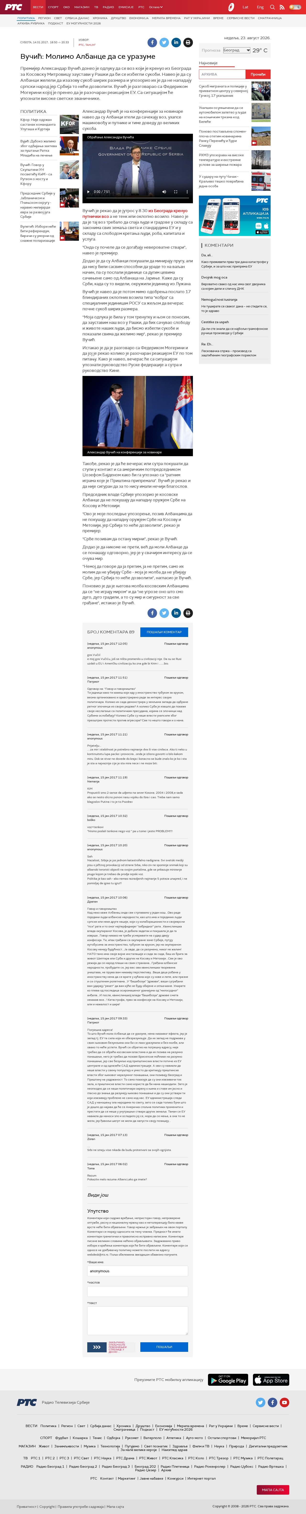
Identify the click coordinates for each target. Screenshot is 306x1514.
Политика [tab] (33, 111)
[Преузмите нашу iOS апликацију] (271, 1380)
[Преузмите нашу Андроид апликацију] (228, 1380)
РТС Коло (196, 1458)
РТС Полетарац (270, 1458)
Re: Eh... (207, 344)
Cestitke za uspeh (215, 322)
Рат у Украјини (197, 18)
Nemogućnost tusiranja (219, 299)
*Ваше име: (95, 1262)
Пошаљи (164, 1347)
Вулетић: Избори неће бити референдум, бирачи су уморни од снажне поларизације (38, 233)
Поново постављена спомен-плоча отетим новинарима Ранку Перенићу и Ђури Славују (222, 138)
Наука (219, 1446)
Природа (236, 1446)
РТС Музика (243, 1458)
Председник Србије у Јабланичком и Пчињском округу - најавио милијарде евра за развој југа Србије (37, 205)
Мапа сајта (273, 1490)
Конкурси (175, 1478)
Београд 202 (145, 1466)
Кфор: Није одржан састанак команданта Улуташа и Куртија (38, 124)
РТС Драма (125, 1458)
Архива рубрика (31, 23)
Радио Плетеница (175, 1466)
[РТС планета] (231, 7)
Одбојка (113, 1438)
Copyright (47, 1506)
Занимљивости (66, 1446)
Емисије (126, 7)
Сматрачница (270, 18)
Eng (260, 7)
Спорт (53, 7)
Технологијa (110, 1446)
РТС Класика (172, 1458)
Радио (108, 7)
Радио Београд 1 (50, 1466)
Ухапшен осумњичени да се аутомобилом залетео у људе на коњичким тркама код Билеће (222, 115)
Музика (90, 1446)
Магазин (81, 7)
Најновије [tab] (208, 62)
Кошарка (80, 1438)
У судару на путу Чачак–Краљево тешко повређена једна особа (221, 181)
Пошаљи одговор (176, 644)
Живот (44, 1446)
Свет (58, 18)
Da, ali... (207, 255)
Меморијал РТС (253, 1438)
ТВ (96, 7)
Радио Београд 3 (116, 1466)
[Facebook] (152, 42)
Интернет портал (201, 1478)
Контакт (107, 1478)
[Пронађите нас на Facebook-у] (272, 1402)
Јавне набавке (151, 1478)
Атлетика (173, 1438)
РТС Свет (81, 1458)
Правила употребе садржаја (81, 1506)
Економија (139, 18)
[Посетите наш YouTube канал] (284, 1402)
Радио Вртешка (271, 1466)
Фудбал (61, 1438)
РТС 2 (50, 1458)
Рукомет (132, 1438)
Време (218, 18)
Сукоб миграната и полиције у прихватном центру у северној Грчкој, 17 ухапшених (223, 91)
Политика (26, 18)
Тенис (97, 1438)
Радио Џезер (145, 1470)
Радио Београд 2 (83, 1466)
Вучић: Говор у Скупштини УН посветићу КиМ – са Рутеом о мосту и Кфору (36, 174)
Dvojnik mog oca (214, 277)
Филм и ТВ (200, 1446)
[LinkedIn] (176, 42)
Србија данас (77, 18)
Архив (166, 1470)
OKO (66, 7)
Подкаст (55, 23)
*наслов (93, 1282)
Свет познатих (156, 1446)
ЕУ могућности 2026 (83, 23)
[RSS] (282, 7)
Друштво (118, 18)
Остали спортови (222, 1438)
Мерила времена (166, 18)
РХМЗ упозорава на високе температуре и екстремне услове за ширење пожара (221, 159)
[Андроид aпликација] (235, 216)
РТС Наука (102, 1458)
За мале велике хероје (138, 1450)
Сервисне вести (241, 18)
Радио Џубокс (241, 1466)
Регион (44, 18)
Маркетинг (127, 1478)
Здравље (180, 1446)
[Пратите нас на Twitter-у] (260, 1402)
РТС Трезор (219, 1458)
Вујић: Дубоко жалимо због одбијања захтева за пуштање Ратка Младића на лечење (38, 148)
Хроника (100, 18)
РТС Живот (148, 1458)
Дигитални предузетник (268, 1446)
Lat (245, 7)
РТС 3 (64, 1458)
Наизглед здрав (174, 1450)
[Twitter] (164, 42)
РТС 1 (35, 1458)
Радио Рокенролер (209, 1466)
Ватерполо (152, 1438)
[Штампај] (188, 42)
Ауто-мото (194, 1438)
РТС (141, 7)
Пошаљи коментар (164, 632)
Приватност (27, 1506)
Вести (38, 7)
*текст (92, 1303)
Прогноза (211, 50)
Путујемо (132, 1446)
